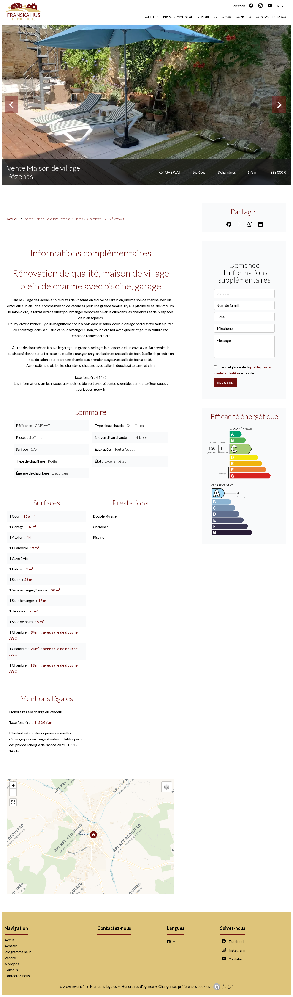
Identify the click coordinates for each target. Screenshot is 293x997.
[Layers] (167, 787)
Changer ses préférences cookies (184, 986)
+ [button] (13, 785)
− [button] (13, 792)
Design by (227, 986)
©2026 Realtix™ (72, 986)
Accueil (12, 219)
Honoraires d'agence (137, 986)
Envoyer (225, 383)
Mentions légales (103, 986)
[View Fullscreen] (13, 802)
